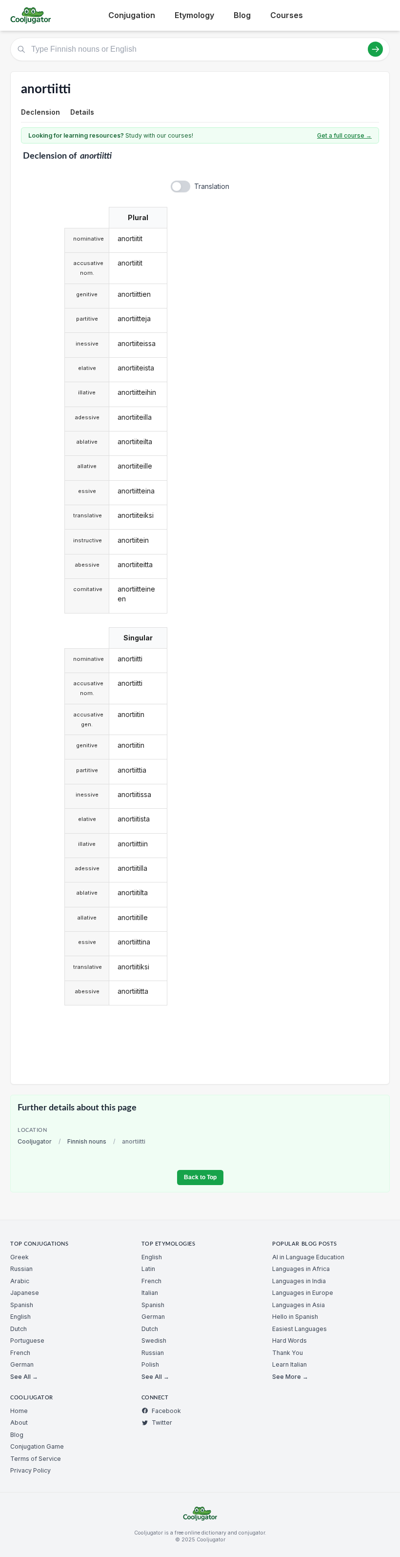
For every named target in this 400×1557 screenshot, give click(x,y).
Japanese (24, 1292)
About (19, 1422)
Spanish (21, 1305)
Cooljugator (35, 1141)
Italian (149, 1292)
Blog (242, 15)
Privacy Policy (30, 1470)
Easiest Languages (299, 1328)
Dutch (18, 1328)
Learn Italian (289, 1364)
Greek (19, 1257)
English (20, 1316)
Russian (21, 1268)
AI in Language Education (308, 1257)
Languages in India (299, 1281)
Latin (148, 1268)
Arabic (19, 1281)
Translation (211, 186)
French (20, 1352)
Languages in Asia (298, 1305)
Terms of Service (35, 1458)
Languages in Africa (301, 1268)
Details (82, 112)
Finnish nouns (86, 1141)
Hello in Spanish (295, 1316)
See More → (290, 1376)
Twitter (162, 1422)
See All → (24, 1376)
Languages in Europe (302, 1292)
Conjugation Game (37, 1446)
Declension (40, 112)
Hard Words (289, 1340)
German (22, 1364)
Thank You (287, 1352)
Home (19, 1410)
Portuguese (27, 1340)
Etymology (194, 15)
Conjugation (131, 15)
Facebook (166, 1410)
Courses (286, 15)
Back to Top (200, 1177)
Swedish (153, 1340)
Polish (150, 1364)
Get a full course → (344, 135)
